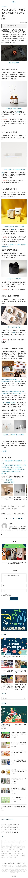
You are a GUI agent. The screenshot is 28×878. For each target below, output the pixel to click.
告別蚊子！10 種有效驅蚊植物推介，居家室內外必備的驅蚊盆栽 (18, 743)
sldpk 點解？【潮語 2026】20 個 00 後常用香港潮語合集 (13, 807)
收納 (23, 847)
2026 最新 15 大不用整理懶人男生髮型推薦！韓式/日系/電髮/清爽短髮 (18, 790)
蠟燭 (13, 229)
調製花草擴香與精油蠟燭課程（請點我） (12, 379)
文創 (10, 849)
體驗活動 (9, 832)
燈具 (15, 851)
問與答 (14, 863)
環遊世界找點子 (4, 853)
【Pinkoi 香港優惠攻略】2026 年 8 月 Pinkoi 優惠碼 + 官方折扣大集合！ (13, 657)
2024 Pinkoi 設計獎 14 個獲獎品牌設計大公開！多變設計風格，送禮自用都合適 (19, 734)
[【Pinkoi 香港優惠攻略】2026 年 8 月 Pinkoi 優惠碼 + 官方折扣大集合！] (14, 646)
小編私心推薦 (14, 845)
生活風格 (4, 506)
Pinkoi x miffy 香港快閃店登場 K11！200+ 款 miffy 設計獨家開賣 (7, 671)
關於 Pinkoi (10, 863)
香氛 (3, 508)
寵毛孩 (18, 829)
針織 (11, 857)
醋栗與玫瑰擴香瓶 (17, 108)
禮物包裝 (14, 853)
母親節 (8, 851)
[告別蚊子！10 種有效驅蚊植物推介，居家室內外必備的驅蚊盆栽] (5, 745)
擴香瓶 (18, 112)
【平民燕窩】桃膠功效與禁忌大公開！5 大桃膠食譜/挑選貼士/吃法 (19, 752)
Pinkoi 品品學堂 (5, 381)
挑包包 (2, 824)
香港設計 (15, 857)
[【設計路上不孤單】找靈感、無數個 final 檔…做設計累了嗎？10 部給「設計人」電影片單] (7, 679)
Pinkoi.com (5, 863)
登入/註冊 (23, 863)
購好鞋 (18, 824)
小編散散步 (8, 845)
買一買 (3, 857)
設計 (7, 855)
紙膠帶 (3, 855)
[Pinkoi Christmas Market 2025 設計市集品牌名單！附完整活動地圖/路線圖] (14, 714)
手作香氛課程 (14, 508)
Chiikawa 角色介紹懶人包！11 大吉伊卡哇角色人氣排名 (18, 798)
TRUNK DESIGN (7, 169)
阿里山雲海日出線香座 (9, 434)
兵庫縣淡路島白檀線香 (19, 169)
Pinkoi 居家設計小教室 (8, 482)
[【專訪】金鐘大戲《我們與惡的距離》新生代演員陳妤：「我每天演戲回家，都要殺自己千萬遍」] (21, 679)
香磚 (14, 332)
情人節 (3, 847)
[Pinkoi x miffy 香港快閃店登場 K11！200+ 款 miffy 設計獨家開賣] (7, 664)
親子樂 (13, 829)
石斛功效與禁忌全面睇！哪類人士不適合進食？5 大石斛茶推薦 (19, 770)
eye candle (17, 381)
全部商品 (16, 832)
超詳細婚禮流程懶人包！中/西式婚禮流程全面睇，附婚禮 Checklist (18, 780)
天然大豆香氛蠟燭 (19, 226)
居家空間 (20, 845)
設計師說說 (17, 855)
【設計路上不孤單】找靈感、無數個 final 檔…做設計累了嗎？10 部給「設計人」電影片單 (7, 687)
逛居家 (2, 827)
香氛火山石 (18, 278)
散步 (3, 849)
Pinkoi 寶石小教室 (7, 480)
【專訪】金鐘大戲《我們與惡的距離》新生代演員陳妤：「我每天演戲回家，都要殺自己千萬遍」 (20, 687)
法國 (11, 851)
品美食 (2, 829)
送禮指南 (3, 832)
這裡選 (4, 451)
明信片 (21, 849)
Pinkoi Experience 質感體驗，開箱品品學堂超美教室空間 (20, 671)
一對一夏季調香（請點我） (8, 402)
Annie (4, 18)
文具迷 (13, 827)
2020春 (13, 506)
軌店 (10, 62)
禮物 (10, 853)
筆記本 (19, 853)
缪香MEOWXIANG (9, 226)
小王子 (3, 845)
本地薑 (3, 851)
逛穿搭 (13, 824)
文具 (6, 849)
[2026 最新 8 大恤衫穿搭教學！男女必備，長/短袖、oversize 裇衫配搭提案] (5, 762)
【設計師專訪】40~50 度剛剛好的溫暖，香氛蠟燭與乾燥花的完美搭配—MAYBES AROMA (13, 471)
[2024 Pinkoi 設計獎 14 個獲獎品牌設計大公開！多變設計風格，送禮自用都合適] (14, 552)
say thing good (10, 278)
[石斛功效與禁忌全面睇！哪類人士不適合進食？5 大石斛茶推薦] (5, 772)
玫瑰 (18, 851)
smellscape (9, 108)
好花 (9, 327)
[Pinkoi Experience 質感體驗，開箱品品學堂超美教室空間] (21, 664)
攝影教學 (18, 847)
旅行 (13, 849)
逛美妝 (7, 829)
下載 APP (19, 863)
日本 (17, 849)
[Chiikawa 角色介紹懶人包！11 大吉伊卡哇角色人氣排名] (5, 800)
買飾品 (7, 824)
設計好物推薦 (4, 6)
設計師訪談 (12, 855)
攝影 (14, 847)
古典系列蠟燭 (15, 62)
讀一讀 (23, 855)
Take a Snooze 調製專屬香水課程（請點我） (13, 391)
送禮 (7, 857)
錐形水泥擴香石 (20, 434)
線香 (2, 173)
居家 (9, 506)
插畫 (11, 847)
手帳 (7, 847)
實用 (23, 506)
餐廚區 (7, 827)
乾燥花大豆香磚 (16, 327)
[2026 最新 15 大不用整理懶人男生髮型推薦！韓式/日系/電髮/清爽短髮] (5, 790)
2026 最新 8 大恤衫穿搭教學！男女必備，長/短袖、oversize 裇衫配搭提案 (18, 761)
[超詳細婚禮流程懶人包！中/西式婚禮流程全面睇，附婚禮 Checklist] (5, 781)
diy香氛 (8, 508)
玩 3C (18, 827)
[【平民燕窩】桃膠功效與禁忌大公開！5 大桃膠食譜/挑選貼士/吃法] (5, 753)
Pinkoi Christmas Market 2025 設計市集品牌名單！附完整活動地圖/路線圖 (13, 725)
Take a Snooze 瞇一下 (18, 393)
